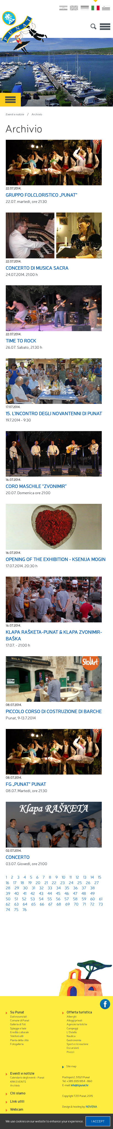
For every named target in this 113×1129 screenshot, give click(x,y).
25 (79, 882)
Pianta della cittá (19, 1040)
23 (62, 882)
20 (38, 882)
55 (49, 898)
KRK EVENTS (18, 1081)
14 (92, 876)
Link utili (17, 1101)
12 (77, 876)
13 (84, 876)
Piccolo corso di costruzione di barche (54, 711)
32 (41, 887)
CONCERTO (18, 857)
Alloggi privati (74, 1020)
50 (8, 898)
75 (16, 909)
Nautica (71, 1036)
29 (17, 887)
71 (84, 903)
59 (84, 898)
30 (25, 887)
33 (50, 887)
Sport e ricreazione (77, 1044)
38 (92, 887)
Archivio (37, 114)
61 (100, 898)
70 (76, 903)
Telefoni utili (16, 1036)
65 (33, 903)
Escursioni (73, 1047)
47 (75, 893)
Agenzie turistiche (77, 1024)
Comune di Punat (19, 1020)
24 (71, 882)
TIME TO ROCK (21, 340)
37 (84, 887)
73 (100, 903)
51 (16, 898)
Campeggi (72, 1028)
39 (8, 893)
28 (8, 887)
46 (66, 893)
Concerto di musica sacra (37, 268)
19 (30, 882)
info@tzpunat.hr (80, 1085)
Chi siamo (18, 1093)
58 (75, 898)
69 (67, 903)
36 (75, 887)
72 (92, 903)
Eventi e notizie (15, 114)
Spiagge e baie (18, 1028)
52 (24, 898)
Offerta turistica (79, 1012)
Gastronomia (74, 1040)
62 (8, 903)
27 (96, 882)
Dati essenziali (18, 1016)
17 (14, 882)
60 (92, 898)
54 (41, 898)
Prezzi (70, 1051)
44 (49, 893)
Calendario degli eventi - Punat (27, 1077)
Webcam (16, 1109)
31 (33, 887)
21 (46, 882)
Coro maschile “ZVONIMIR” (36, 486)
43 (41, 893)
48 (83, 893)
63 (16, 903)
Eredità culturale (19, 1032)
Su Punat (17, 1012)
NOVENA (91, 1106)
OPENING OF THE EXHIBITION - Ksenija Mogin (56, 559)
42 (32, 893)
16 (7, 882)
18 (22, 882)
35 (67, 887)
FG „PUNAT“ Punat (26, 784)
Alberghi (71, 1016)
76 (24, 909)
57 (66, 898)
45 (58, 893)
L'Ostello (72, 1032)
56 (58, 898)
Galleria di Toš (18, 1024)
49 (92, 893)
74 (8, 909)
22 (54, 882)
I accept (97, 1121)
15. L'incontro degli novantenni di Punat (54, 413)
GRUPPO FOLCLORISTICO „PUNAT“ (41, 195)
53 (32, 898)
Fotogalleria (17, 1044)
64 (25, 903)
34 (58, 887)
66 (42, 903)
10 (63, 876)
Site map (71, 1066)
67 (50, 903)
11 (70, 876)
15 (99, 876)
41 (24, 893)
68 (58, 903)
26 (88, 882)
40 (16, 893)
